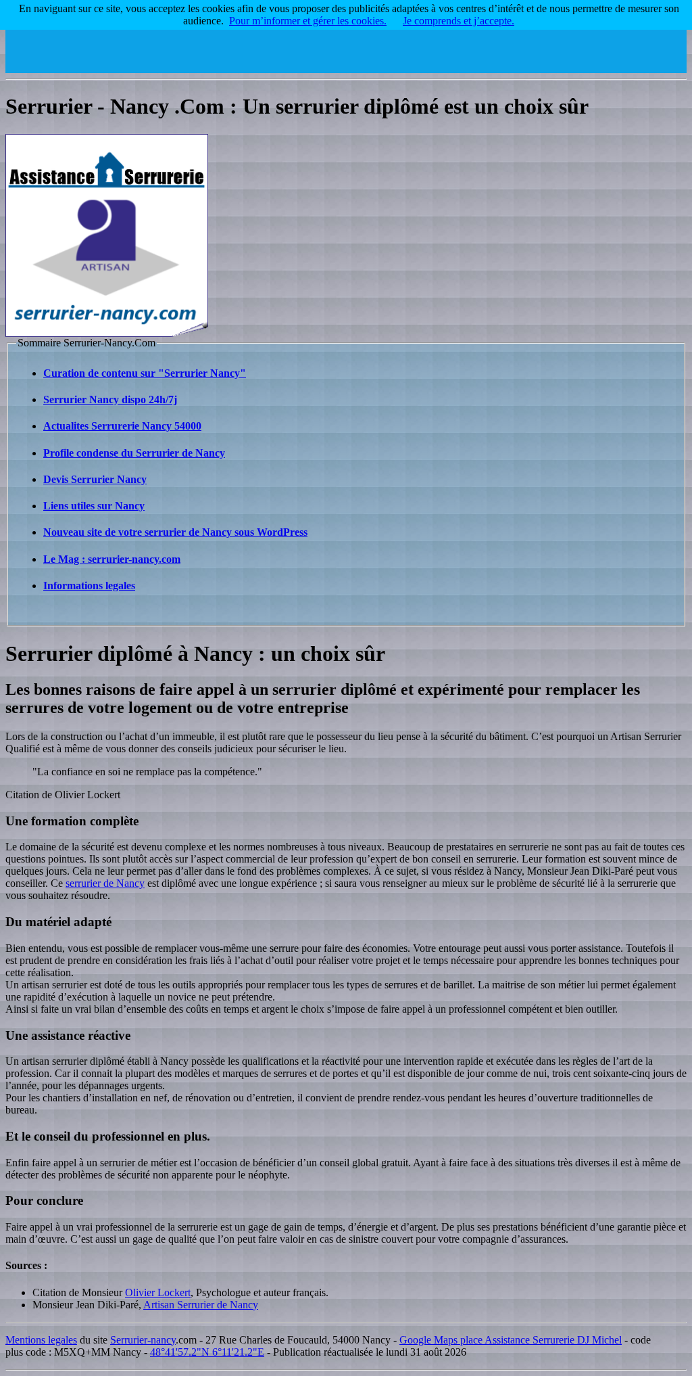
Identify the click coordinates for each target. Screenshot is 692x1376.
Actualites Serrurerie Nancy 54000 (122, 426)
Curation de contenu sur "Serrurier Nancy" (144, 373)
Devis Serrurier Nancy (95, 479)
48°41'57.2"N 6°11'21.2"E (207, 1352)
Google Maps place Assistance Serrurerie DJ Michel (510, 1340)
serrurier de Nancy (105, 883)
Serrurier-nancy (143, 1340)
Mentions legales (41, 1340)
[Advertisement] (441, 42)
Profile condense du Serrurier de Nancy (134, 453)
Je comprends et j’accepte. (458, 20)
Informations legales (89, 585)
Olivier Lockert (158, 1292)
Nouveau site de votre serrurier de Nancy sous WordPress (175, 532)
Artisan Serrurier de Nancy (200, 1304)
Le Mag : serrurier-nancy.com (111, 559)
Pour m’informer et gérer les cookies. (308, 20)
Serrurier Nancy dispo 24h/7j (110, 399)
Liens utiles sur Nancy (94, 505)
